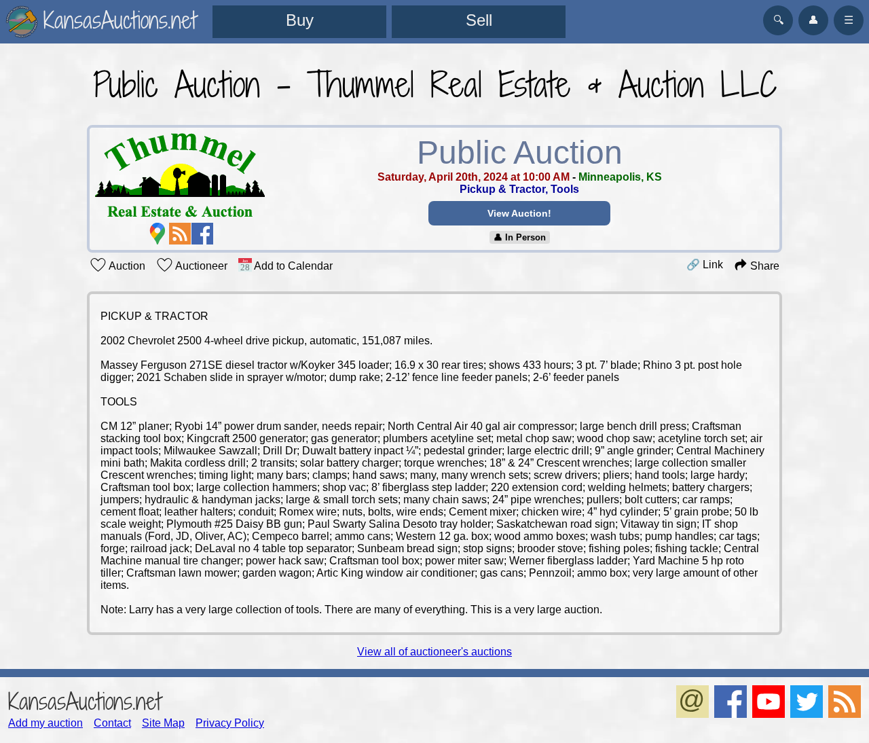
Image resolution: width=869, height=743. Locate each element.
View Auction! (519, 213)
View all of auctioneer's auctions (434, 651)
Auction (126, 266)
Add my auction (45, 723)
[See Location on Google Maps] (157, 233)
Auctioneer (200, 266)
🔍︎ (778, 20)
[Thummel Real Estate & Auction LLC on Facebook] (202, 233)
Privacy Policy (230, 723)
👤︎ (813, 20)
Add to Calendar (292, 266)
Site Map (163, 723)
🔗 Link (704, 264)
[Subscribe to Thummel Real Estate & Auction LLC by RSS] (180, 233)
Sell (479, 20)
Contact (112, 723)
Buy (300, 20)
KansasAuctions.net (84, 701)
